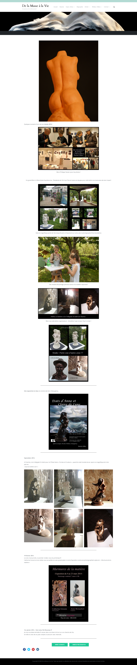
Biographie (80, 7)
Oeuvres (62, 7)
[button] (74, 7)
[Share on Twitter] (28, 650)
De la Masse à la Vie (35, 6)
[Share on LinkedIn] (37, 650)
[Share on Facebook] (24, 650)
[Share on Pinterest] (33, 650)
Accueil (56, 7)
